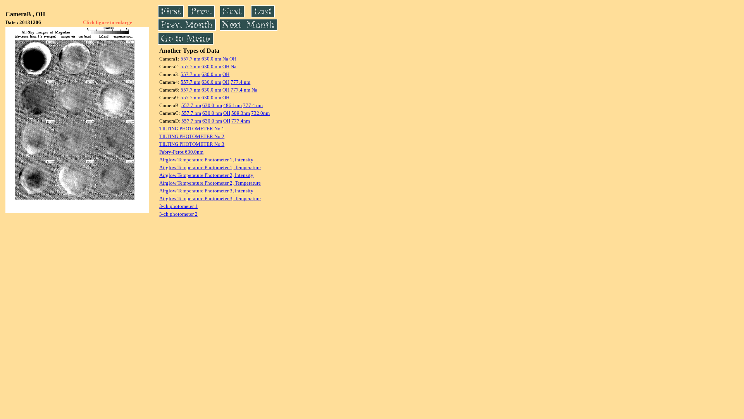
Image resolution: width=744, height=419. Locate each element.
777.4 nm (240, 82)
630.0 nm (211, 59)
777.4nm (240, 121)
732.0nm (260, 113)
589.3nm (240, 113)
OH (232, 59)
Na (225, 59)
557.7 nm (190, 59)
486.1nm (232, 105)
